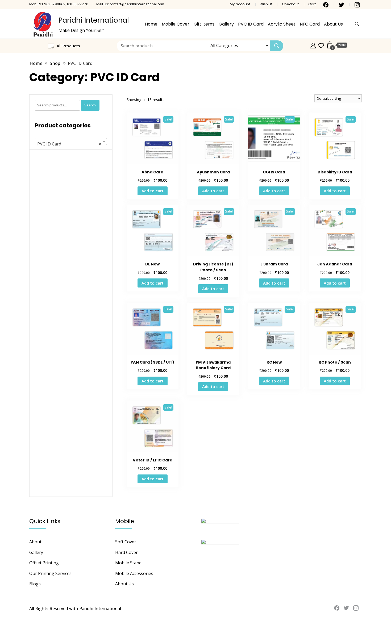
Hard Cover (126, 552)
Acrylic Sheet (282, 24)
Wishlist (266, 4)
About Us (333, 24)
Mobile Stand (128, 563)
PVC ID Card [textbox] (69, 144)
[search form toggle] (357, 24)
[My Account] (313, 45)
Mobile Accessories (134, 573)
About (35, 542)
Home (151, 24)
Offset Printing (44, 563)
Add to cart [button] (153, 190)
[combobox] (71, 141)
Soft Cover (125, 542)
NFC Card (310, 24)
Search (90, 105)
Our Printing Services (50, 573)
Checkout (290, 4)
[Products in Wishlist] (321, 45)
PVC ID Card (251, 24)
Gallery (226, 24)
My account (240, 4)
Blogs (35, 584)
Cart (312, 4)
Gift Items (204, 24)
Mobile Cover (175, 24)
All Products (68, 45)
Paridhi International (94, 20)
